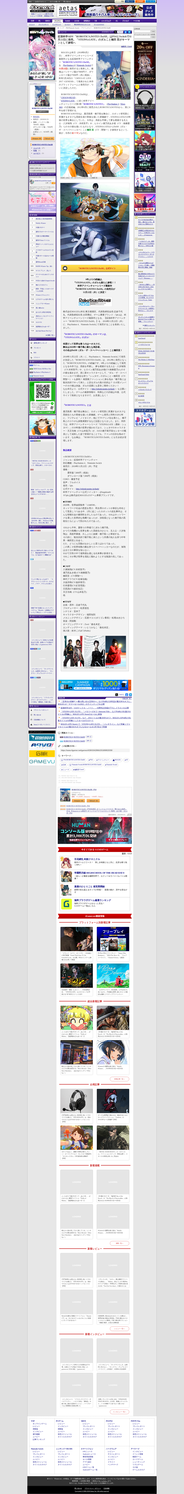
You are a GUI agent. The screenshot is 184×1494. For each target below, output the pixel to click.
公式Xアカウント (40, 1)
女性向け (87, 21)
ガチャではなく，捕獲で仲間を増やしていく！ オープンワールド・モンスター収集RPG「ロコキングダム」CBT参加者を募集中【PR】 (76, 1155)
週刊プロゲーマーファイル (45, 232)
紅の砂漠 (141, 396)
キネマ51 (39, 322)
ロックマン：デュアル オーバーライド (145, 382)
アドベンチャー (103, 760)
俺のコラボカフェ (42, 285)
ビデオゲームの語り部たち (45, 299)
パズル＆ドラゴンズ (145, 389)
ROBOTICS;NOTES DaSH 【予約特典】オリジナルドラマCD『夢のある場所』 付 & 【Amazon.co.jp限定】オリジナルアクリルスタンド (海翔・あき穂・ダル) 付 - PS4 (96, 811)
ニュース (36, 148)
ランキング (150, 1)
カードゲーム (138, 1459)
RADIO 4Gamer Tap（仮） (44, 266)
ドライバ (37, 357)
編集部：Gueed (126, 46)
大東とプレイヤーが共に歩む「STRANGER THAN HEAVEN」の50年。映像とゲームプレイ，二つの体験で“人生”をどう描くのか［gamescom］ (113, 1402)
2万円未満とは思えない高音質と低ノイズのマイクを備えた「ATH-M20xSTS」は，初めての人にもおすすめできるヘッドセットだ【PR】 (76, 1118)
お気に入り (129, 1)
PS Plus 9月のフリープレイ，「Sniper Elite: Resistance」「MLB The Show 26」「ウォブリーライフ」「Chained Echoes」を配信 (112, 955)
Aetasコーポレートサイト (42, 724)
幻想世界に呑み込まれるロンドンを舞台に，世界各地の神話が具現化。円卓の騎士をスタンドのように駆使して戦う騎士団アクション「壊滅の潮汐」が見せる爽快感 (113, 1319)
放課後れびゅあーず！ (43, 326)
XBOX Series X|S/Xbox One (42, 369)
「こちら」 (104, 1481)
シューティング (139, 1462)
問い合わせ (67, 1)
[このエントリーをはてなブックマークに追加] (129, 33)
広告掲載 (107, 1488)
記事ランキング (39, 1439)
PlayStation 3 (113, 104)
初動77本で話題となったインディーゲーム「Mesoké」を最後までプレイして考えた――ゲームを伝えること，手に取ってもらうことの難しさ (42, 610)
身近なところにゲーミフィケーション (45, 317)
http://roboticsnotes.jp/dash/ (103, 389)
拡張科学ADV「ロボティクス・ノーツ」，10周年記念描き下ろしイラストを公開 (95, 708)
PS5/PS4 (57, 21)
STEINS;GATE (68, 101)
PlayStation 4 (68, 65)
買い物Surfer (40, 308)
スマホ (76, 21)
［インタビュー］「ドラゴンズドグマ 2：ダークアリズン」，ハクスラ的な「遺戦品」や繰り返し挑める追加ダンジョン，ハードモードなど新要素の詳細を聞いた (42, 700)
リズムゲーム (138, 1465)
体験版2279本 (49, 16)
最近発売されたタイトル (82, 24)
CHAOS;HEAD (68, 97)
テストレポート (114, 1454)
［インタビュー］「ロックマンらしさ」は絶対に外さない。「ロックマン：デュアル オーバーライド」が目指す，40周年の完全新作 (42, 671)
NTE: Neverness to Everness (146, 367)
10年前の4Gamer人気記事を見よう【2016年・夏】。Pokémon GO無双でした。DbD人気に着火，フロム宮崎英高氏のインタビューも (42, 521)
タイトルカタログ (65, 1437)
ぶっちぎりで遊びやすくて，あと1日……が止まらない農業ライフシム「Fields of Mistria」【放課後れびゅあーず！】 (76, 1034)
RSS (30, 1)
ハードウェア (106, 21)
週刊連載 (36, 1434)
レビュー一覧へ (119, 1328)
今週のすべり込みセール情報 (45, 257)
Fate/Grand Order (143, 374)
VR (96, 21)
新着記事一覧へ (119, 1079)
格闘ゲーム (137, 1457)
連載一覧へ (51, 335)
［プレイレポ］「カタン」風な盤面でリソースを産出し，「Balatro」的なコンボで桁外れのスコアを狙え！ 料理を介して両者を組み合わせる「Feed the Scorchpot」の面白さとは (113, 1282)
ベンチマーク (113, 1465)
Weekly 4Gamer (41, 223)
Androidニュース (89, 1454)
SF (127, 760)
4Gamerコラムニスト (43, 295)
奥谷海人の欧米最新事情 (44, 219)
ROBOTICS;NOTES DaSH (42, 108)
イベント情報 (138, 1454)
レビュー (32, 24)
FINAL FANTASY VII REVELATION (146, 352)
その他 (135, 1467)
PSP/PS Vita (135, 1421)
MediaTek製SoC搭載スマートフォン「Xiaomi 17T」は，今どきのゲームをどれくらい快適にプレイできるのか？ (76, 1318)
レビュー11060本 (36, 16)
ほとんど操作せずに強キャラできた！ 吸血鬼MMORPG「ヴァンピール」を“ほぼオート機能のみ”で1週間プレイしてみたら (42, 553)
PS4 (91, 760)
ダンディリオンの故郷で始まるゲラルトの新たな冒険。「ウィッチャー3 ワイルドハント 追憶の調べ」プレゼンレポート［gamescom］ (146, 319)
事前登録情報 (88, 1457)
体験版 (35, 1429)
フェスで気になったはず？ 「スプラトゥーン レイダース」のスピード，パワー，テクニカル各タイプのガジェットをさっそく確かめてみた (42, 581)
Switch (67, 21)
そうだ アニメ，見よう (43, 270)
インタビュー (56, 24)
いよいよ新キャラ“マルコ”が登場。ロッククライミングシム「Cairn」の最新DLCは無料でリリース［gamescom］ (146, 298)
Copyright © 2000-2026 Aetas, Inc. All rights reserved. (92, 1491)
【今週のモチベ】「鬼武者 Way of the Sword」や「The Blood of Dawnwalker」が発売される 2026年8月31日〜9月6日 (112, 1034)
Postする (120, 32)
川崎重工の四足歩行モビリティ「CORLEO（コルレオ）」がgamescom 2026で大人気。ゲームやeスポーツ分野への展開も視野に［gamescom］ (146, 233)
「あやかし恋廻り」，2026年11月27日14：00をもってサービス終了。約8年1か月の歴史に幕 (146, 287)
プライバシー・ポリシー (93, 1488)
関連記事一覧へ (127, 698)
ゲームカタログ (99, 24)
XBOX (47, 21)
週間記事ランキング (40, 343)
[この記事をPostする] (115, 32)
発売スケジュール (65, 1434)
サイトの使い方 (55, 1)
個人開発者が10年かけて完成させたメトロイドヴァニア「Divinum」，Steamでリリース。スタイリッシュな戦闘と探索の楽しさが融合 (146, 276)
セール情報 (87, 1459)
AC (117, 21)
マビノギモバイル (144, 402)
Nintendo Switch (38, 376)
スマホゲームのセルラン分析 (45, 251)
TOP (32, 21)
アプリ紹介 (87, 1462)
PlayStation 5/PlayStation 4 (41, 372)
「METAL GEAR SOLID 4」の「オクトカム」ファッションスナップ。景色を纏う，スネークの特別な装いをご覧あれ (42, 463)
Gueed (79, 770)
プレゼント (37, 348)
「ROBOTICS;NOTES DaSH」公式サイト (97, 268)
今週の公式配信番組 (42, 236)
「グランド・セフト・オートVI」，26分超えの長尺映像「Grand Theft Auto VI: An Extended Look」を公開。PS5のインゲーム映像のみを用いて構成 (76, 956)
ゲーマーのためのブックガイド (45, 275)
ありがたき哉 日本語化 (43, 312)
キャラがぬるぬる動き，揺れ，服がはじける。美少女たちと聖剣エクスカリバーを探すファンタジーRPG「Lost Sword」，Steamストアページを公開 (146, 222)
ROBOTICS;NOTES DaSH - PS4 (84, 790)
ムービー (68, 24)
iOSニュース (87, 1451)
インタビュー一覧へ (119, 1412)
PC (40, 21)
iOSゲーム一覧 (88, 1467)
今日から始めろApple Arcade (45, 280)
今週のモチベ (40, 227)
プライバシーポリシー (41, 710)
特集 (35, 150)
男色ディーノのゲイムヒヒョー (45, 245)
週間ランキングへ (149, 325)
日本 (64, 765)
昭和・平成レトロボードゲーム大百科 (45, 290)
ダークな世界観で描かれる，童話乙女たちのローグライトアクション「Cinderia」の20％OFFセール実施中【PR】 (113, 1117)
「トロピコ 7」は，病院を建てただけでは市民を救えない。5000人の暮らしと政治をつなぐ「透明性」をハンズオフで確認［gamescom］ (146, 243)
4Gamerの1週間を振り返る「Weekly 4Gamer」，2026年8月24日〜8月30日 (110, 1067)
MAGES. (36, 117)
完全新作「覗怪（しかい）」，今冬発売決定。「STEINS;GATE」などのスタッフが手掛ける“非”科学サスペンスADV (76, 992)
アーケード (135, 1449)
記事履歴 (140, 1)
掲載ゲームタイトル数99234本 (42, 14)
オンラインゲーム (40, 1424)
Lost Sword (141, 338)
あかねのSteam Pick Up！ (44, 331)
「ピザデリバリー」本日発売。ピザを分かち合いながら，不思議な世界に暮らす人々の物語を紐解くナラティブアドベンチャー (113, 992)
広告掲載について (40, 719)
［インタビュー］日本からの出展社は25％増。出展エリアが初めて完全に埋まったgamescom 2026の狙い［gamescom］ (42, 642)
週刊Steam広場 (41, 262)
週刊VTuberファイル (43, 240)
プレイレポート (43, 24)
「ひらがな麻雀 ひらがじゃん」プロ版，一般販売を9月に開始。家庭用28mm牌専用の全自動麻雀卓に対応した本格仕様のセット (146, 265)
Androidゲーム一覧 (90, 1470)
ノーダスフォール (144, 344)
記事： (48, 183)
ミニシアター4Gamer (43, 303)
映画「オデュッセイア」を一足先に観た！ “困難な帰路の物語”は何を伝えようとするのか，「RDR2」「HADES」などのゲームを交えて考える (42, 492)
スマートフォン (87, 1449)
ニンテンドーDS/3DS (64, 1449)
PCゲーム (36, 365)
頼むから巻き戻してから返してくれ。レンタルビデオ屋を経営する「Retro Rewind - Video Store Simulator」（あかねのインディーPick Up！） (76, 1070)
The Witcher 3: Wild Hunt (146, 359)
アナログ (125, 21)
